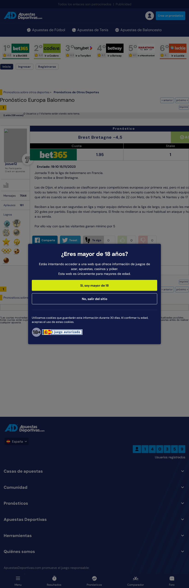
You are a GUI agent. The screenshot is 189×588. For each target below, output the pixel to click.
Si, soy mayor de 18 (94, 285)
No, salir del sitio (94, 299)
